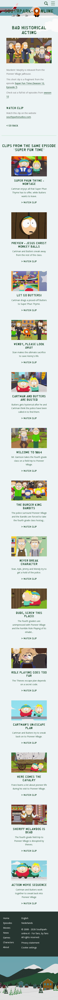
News (6, 932)
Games (6, 937)
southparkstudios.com (18, 116)
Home (6, 918)
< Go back (12, 125)
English (24, 918)
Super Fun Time (29, 149)
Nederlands (27, 922)
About (6, 947)
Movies (6, 927)
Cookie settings (29, 947)
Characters (8, 942)
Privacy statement (30, 942)
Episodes (7, 922)
